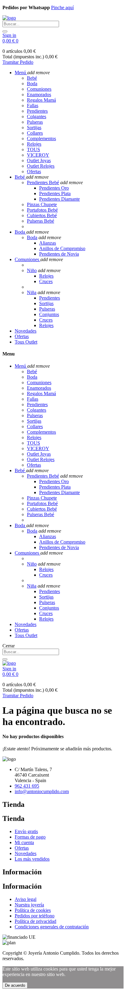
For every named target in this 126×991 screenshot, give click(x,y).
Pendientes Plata (55, 193)
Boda (32, 83)
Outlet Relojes (40, 166)
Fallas (32, 105)
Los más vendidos (32, 859)
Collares (35, 133)
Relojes (34, 144)
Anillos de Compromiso (62, 248)
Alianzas (47, 243)
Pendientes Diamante (59, 199)
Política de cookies (33, 910)
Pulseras (35, 122)
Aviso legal (25, 899)
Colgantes (36, 116)
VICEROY (38, 155)
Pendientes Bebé (43, 182)
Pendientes (37, 111)
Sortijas (34, 127)
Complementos (41, 138)
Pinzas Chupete (42, 204)
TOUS (33, 149)
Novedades (25, 853)
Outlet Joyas (39, 160)
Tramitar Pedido (17, 62)
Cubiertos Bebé (42, 215)
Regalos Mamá (41, 100)
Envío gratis (26, 831)
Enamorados (39, 94)
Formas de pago (30, 837)
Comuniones (39, 89)
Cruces (46, 281)
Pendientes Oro (54, 188)
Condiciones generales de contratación (52, 926)
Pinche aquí (62, 7)
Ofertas (34, 171)
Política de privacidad (35, 921)
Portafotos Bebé (42, 210)
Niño (32, 270)
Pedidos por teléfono (34, 915)
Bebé (32, 78)
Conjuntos (49, 314)
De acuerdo (15, 985)
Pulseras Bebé (40, 221)
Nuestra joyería (29, 904)
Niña (31, 292)
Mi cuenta (24, 842)
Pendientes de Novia (59, 254)
